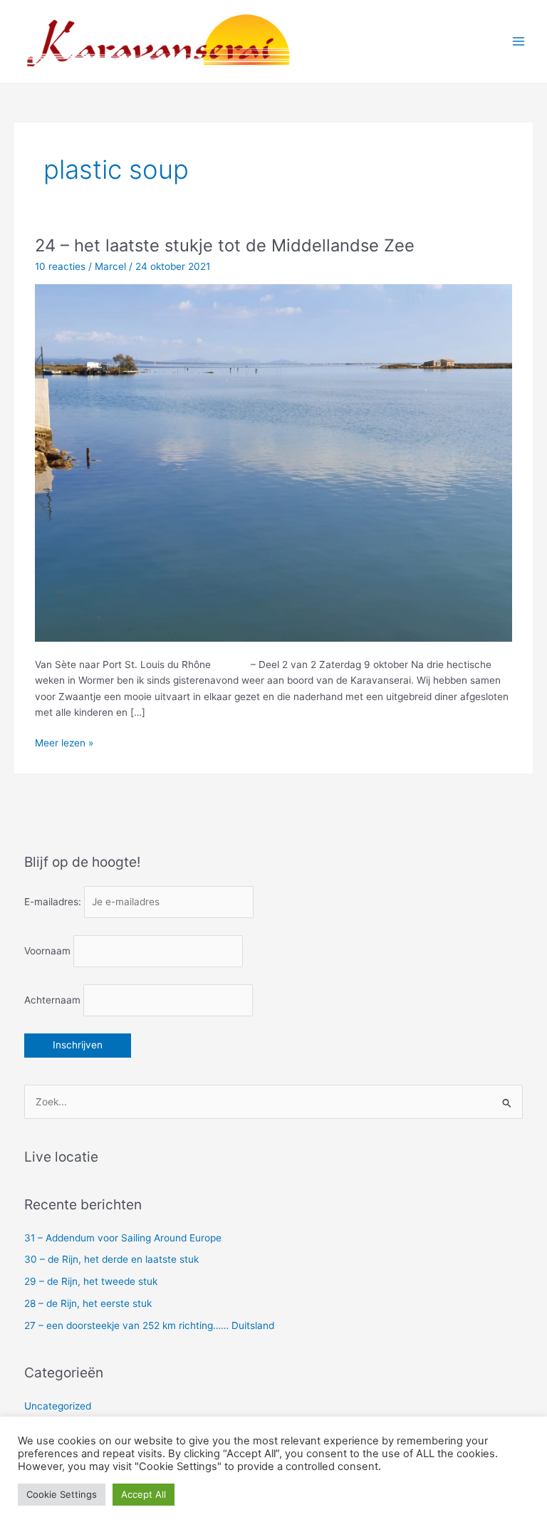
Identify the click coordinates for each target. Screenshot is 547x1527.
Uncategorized (57, 1406)
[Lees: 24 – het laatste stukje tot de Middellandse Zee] (273, 462)
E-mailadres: (54, 901)
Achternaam (52, 1000)
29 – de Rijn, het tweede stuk (90, 1281)
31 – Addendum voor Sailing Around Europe (123, 1238)
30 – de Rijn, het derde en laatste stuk (111, 1259)
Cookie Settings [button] (61, 1494)
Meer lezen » (64, 743)
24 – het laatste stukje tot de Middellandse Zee (225, 245)
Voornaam (47, 951)
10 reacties (60, 266)
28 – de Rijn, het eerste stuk (88, 1303)
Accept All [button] (143, 1494)
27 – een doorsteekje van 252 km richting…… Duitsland (149, 1325)
